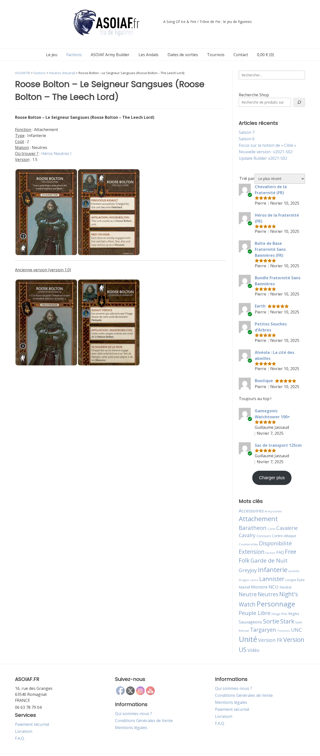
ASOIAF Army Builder (110, 54)
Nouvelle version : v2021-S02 (265, 151)
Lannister (271, 579)
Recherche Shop (254, 95)
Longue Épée (295, 580)
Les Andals (148, 54)
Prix (284, 613)
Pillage (276, 614)
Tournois (215, 54)
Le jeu (51, 54)
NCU (273, 587)
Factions (74, 54)
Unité (248, 639)
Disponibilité (275, 543)
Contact (241, 54)
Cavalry (247, 535)
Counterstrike (248, 544)
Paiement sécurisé (32, 724)
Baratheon (252, 527)
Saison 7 (246, 132)
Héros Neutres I (56, 153)
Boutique (264, 380)
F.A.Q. (20, 738)
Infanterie (273, 569)
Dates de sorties (183, 54)
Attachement (258, 518)
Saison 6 (246, 139)
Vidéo (254, 650)
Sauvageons (250, 622)
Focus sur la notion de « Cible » (267, 145)
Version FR (270, 640)
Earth (260, 306)
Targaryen (263, 629)
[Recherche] (299, 102)
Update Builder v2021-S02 (263, 158)
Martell (244, 587)
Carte (271, 529)
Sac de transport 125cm (278, 445)
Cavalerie (287, 528)
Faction (270, 553)
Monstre (259, 587)
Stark (287, 621)
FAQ (280, 552)
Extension (251, 552)
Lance (254, 580)
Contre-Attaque (284, 535)
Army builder (273, 511)
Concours (263, 536)
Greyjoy (248, 570)
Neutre (248, 594)
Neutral (285, 587)
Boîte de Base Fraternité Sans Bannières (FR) (270, 249)
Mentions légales (131, 727)
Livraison (23, 731)
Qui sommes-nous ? (133, 713)
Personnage (275, 603)
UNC (296, 629)
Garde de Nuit (269, 560)
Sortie (271, 621)
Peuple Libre (254, 612)
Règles (293, 613)
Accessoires (251, 511)
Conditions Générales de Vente (144, 720)
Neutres (268, 594)
